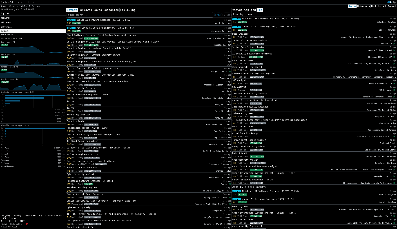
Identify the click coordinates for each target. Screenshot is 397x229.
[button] (33, 31)
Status (12, 218)
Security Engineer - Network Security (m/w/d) (94, 55)
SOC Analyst (239, 80)
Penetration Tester (243, 60)
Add (219, 15)
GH (16, 221)
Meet (373, 6)
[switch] (389, 2)
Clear (227, 15)
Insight (382, 6)
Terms (50, 215)
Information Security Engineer (250, 107)
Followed (85, 9)
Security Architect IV (80, 227)
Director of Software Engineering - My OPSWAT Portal (98, 147)
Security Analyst (77, 121)
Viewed (237, 9)
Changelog (5, 215)
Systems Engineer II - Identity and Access (92, 68)
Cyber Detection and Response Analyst (254, 166)
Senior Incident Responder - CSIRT (252, 179)
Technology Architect (79, 114)
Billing (17, 215)
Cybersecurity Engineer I (247, 67)
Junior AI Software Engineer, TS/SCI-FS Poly (98, 20)
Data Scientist (241, 153)
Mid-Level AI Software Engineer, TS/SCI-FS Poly (100, 28)
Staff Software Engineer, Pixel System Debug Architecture (101, 35)
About (27, 215)
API (4, 218)
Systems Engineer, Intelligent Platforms (91, 161)
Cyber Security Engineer (81, 88)
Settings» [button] (6, 27)
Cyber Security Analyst (80, 174)
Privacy (60, 215)
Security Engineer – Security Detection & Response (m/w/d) (102, 61)
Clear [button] (13, 6)
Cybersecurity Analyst (80, 207)
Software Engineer (242, 113)
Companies (111, 9)
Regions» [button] (6, 18)
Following (128, 9)
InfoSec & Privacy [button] (29, 6)
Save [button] (4, 6)
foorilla (12, 227)
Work (367, 6)
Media (360, 6)
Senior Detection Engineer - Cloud (87, 94)
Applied (250, 9)
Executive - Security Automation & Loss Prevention (97, 81)
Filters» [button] (6, 22)
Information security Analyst (249, 93)
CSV (13, 38)
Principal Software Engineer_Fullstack (90, 181)
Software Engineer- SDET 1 (82, 154)
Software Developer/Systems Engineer (254, 73)
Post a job (38, 215)
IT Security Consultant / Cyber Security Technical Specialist (269, 120)
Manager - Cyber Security (82, 167)
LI (10, 221)
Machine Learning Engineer (82, 187)
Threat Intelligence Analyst (249, 140)
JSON (20, 38)
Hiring (352, 6)
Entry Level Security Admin (248, 146)
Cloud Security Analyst (246, 133)
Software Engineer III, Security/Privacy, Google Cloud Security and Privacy (113, 41)
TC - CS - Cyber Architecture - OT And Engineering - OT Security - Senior (111, 214)
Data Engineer (240, 34)
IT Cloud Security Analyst (82, 141)
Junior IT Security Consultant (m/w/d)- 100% (93, 134)
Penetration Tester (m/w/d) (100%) (87, 128)
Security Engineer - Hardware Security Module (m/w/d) (99, 48)
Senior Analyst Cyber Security (85, 194)
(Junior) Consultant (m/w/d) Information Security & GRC (100, 75)
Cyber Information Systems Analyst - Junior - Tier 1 (264, 173)
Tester (70, 101)
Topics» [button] (5, 13)
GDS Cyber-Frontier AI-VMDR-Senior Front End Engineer (99, 220)
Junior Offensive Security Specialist (254, 100)
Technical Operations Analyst (249, 40)
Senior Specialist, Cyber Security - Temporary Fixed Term (101, 201)
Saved (98, 9)
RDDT (22, 221)
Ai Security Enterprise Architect (252, 53)
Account (392, 6)
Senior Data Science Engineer (249, 47)
